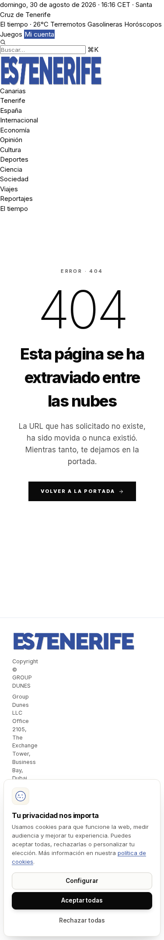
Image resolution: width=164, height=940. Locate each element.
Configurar (82, 880)
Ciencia (11, 169)
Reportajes (16, 198)
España (11, 110)
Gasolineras (104, 24)
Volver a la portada (78, 491)
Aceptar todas (82, 900)
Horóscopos (143, 24)
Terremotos (68, 24)
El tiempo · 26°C (24, 24)
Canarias (13, 91)
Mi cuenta (39, 34)
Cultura (10, 150)
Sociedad (14, 179)
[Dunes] (82, 70)
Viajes (9, 189)
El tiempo (14, 208)
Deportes (14, 159)
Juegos (11, 34)
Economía (15, 130)
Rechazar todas (82, 920)
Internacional (19, 120)
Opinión (11, 140)
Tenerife (12, 100)
